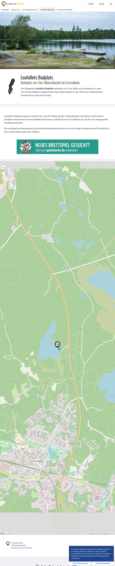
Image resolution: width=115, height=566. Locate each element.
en (111, 3)
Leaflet (87, 534)
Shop (91, 3)
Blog (101, 3)
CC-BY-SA (112, 534)
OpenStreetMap (99, 534)
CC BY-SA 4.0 (107, 67)
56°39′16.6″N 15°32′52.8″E (21, 548)
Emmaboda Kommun (41, 95)
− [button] (3, 167)
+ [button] (3, 164)
